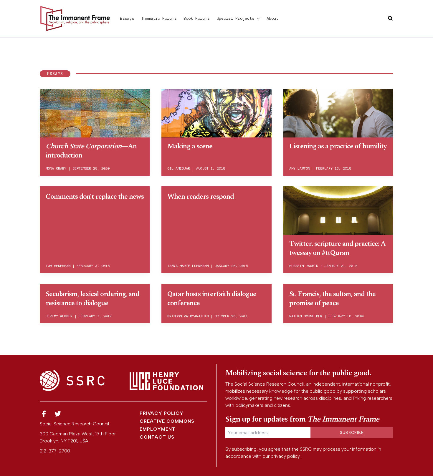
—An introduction (91, 151)
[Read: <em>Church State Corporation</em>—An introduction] (95, 112)
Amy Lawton (299, 168)
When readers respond (200, 196)
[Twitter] (58, 414)
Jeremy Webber (59, 316)
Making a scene (189, 146)
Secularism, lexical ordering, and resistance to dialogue (92, 299)
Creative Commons (167, 421)
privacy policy (285, 456)
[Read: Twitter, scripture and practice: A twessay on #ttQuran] (338, 209)
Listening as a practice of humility (337, 146)
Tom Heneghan (58, 265)
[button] (257, 18)
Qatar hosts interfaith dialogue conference (211, 299)
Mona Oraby (56, 168)
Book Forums (196, 18)
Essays (127, 18)
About (272, 18)
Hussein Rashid (303, 265)
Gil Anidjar (178, 168)
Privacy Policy (162, 413)
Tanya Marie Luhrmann (188, 265)
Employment (158, 429)
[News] (44, 414)
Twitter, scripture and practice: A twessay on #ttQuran (337, 248)
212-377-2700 (55, 451)
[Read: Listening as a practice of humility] (338, 112)
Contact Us (157, 437)
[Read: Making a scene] (216, 112)
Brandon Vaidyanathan (188, 316)
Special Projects (235, 18)
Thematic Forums (158, 18)
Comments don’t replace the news (95, 196)
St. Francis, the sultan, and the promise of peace (332, 299)
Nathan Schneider (305, 316)
